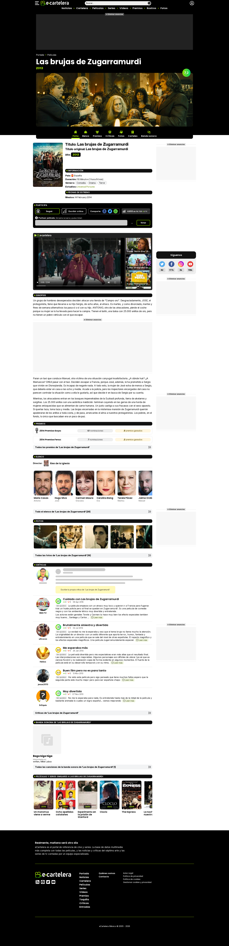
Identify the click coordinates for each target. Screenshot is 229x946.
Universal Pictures (86, 186)
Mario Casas (41, 498)
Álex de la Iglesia (60, 463)
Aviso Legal (128, 873)
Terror (102, 182)
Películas (98, 8)
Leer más (98, 617)
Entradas (84, 906)
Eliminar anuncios (115, 14)
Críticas (84, 903)
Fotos (163, 8)
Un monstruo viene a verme (42, 813)
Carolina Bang (105, 498)
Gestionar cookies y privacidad (137, 882)
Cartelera (82, 8)
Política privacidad (133, 876)
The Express (129, 811)
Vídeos (124, 8)
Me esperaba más (75, 648)
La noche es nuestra (151, 813)
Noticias (67, 8)
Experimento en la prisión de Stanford (87, 814)
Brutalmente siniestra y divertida (85, 625)
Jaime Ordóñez (147, 498)
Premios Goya (53, 430)
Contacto (104, 876)
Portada (40, 55)
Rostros (151, 8)
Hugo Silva (61, 498)
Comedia (81, 182)
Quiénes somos (107, 873)
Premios (137, 8)
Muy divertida (72, 691)
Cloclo (103, 811)
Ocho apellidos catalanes (64, 813)
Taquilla (84, 899)
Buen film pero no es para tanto (84, 670)
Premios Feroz (53, 439)
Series (111, 8)
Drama (92, 182)
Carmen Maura (84, 498)
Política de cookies (131, 879)
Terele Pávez (125, 498)
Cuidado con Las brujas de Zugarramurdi (91, 599)
